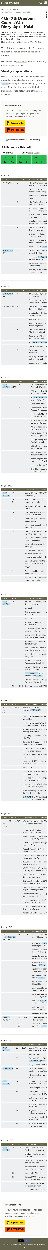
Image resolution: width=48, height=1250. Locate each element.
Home (3, 9)
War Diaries (13, 9)
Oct (27, 162)
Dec (43, 162)
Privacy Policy (33, 1245)
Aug (12, 162)
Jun (43, 157)
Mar (20, 157)
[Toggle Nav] (45, 2)
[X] (21, 1240)
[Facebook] (27, 1240)
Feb (12, 157)
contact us (21, 61)
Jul (5, 162)
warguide (10, 2)
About (24, 1245)
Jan (5, 157)
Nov (35, 162)
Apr (27, 157)
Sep (20, 162)
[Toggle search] (40, 2)
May (35, 157)
